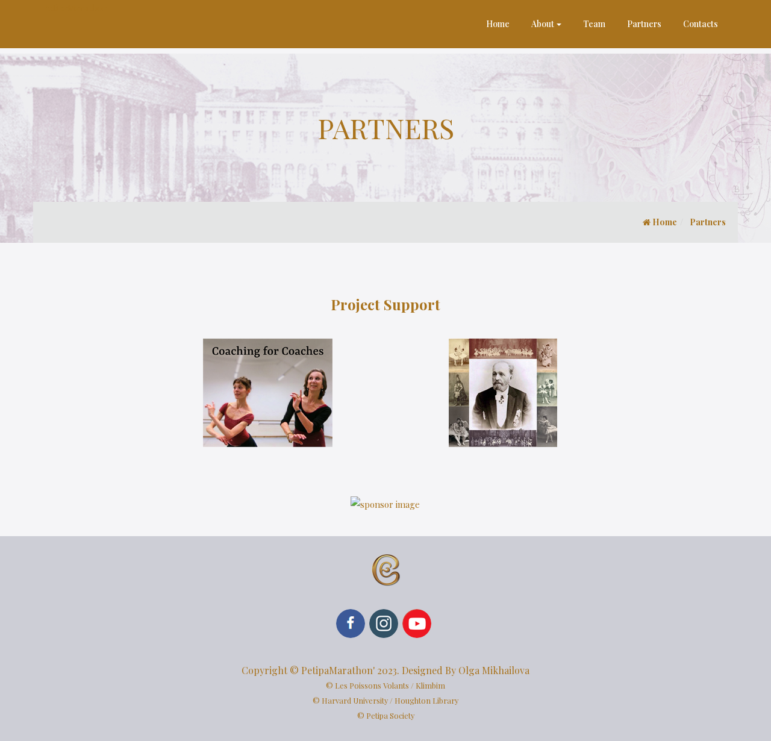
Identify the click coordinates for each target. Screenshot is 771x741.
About (542, 24)
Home (498, 24)
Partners (644, 24)
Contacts (700, 24)
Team (594, 24)
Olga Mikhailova (493, 670)
